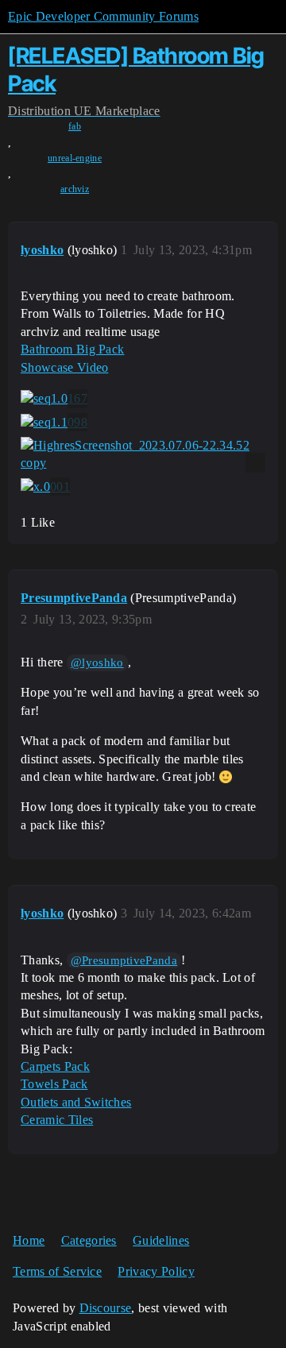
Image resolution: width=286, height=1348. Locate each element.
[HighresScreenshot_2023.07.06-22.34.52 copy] (143, 455)
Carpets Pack (55, 1066)
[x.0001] (45, 486)
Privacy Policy (156, 1271)
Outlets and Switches (76, 1102)
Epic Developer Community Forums (103, 16)
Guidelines (161, 1240)
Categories (89, 1240)
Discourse (105, 1308)
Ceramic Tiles (57, 1119)
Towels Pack (54, 1084)
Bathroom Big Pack (72, 349)
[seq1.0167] (54, 398)
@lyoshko (97, 662)
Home (28, 1240)
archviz (74, 189)
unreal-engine (75, 158)
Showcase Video (64, 367)
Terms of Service (57, 1271)
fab (74, 126)
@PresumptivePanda (124, 960)
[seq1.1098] (54, 422)
